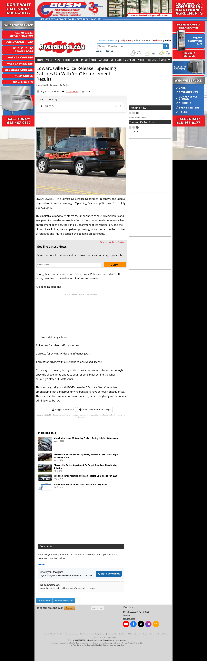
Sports (66, 59)
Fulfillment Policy (161, 634)
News (57, 59)
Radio (168, 40)
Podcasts (157, 40)
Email (100, 608)
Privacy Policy (148, 634)
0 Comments (72, 91)
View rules (41, 564)
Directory (165, 59)
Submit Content (142, 40)
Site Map (121, 634)
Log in (99, 51)
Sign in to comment (110, 573)
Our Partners (84, 634)
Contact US (112, 634)
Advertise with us (108, 40)
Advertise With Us (56, 634)
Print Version (44, 600)
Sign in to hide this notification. (112, 242)
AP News (103, 59)
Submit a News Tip (64, 600)
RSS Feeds (130, 634)
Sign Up (109, 51)
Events (84, 59)
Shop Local (116, 59)
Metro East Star (99, 637)
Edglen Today (111, 637)
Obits (75, 59)
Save (87, 91)
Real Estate (152, 59)
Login (94, 608)
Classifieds (130, 59)
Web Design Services (98, 634)
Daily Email (126, 40)
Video (49, 59)
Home (40, 59)
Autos (141, 59)
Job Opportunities (71, 634)
